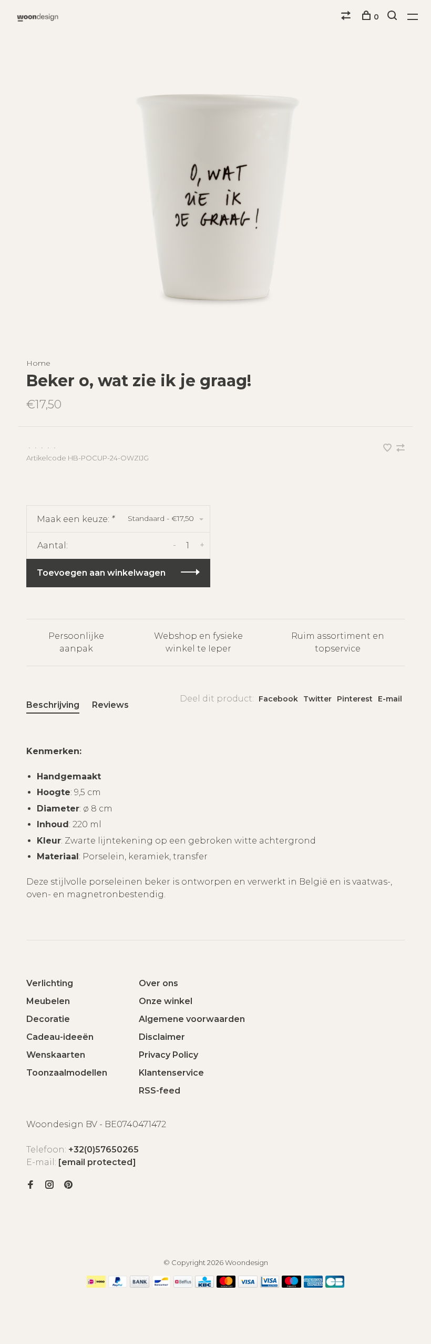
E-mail (390, 699)
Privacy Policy (168, 1055)
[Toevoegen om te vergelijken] (400, 449)
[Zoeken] (393, 17)
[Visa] (248, 1285)
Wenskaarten (55, 1055)
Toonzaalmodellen (66, 1073)
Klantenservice (171, 1073)
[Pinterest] (68, 1185)
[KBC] (204, 1285)
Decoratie (48, 1019)
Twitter (317, 699)
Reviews (110, 705)
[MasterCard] (226, 1285)
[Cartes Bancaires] (334, 1285)
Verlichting (49, 983)
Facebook (278, 699)
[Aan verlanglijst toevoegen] (388, 449)
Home (38, 363)
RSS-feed (159, 1091)
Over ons (158, 983)
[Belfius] (182, 1285)
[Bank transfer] (139, 1285)
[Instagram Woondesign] (49, 1185)
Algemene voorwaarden (192, 1019)
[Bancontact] (161, 1285)
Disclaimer (162, 1037)
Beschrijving (52, 705)
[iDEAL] (96, 1285)
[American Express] (313, 1285)
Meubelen (48, 1001)
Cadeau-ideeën (60, 1037)
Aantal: (52, 545)
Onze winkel (165, 1001)
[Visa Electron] (269, 1285)
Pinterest (355, 699)
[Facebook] (30, 1185)
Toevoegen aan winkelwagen (101, 573)
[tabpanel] (215, 197)
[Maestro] (291, 1285)
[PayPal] (118, 1285)
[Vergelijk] (347, 17)
